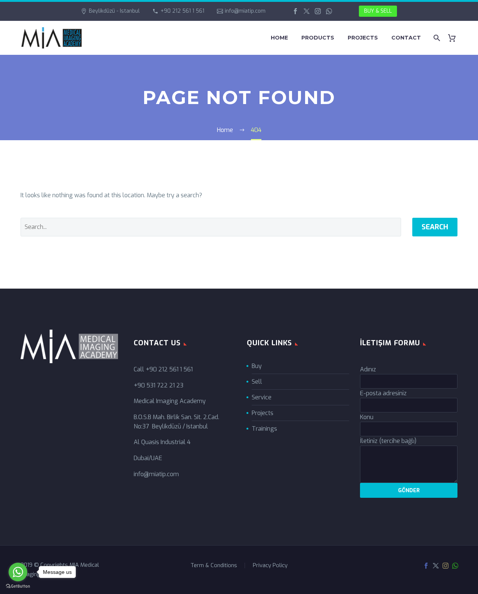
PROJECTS (363, 37)
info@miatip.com (245, 11)
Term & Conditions (213, 565)
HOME (279, 37)
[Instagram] (317, 11)
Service (261, 397)
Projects (262, 413)
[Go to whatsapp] (18, 572)
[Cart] (455, 38)
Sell (257, 382)
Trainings (264, 429)
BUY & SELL (378, 11)
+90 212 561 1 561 (182, 11)
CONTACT (406, 37)
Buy (257, 366)
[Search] (436, 38)
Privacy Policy (270, 565)
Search (435, 227)
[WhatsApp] (329, 11)
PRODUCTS (317, 37)
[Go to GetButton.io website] (18, 586)
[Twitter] (306, 11)
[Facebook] (295, 11)
